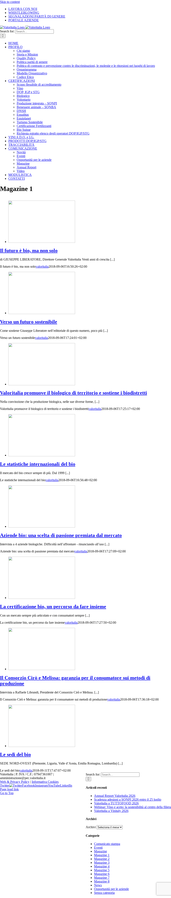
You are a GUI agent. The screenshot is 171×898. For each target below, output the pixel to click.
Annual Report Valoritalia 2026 (114, 796)
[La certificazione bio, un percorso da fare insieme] (41, 597)
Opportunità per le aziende (111, 889)
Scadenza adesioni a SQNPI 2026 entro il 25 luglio (127, 799)
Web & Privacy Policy (14, 782)
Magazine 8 (101, 881)
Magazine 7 (101, 877)
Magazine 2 (101, 859)
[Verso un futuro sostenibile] (41, 313)
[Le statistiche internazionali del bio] (41, 455)
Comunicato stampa (107, 844)
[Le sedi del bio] (41, 746)
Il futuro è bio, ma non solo (29, 250)
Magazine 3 (101, 862)
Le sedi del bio (15, 754)
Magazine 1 (101, 855)
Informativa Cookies (45, 782)
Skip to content (10, 2)
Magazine (100, 851)
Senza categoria (104, 892)
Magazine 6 (101, 874)
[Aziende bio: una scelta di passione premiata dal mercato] (41, 526)
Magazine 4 (101, 866)
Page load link (9, 789)
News (98, 885)
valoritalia (42, 266)
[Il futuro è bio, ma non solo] (41, 241)
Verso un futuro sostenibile (28, 321)
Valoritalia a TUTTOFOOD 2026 (116, 803)
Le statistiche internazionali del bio (37, 464)
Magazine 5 (101, 870)
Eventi (98, 847)
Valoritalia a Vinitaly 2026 (111, 811)
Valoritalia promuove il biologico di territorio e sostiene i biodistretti (73, 393)
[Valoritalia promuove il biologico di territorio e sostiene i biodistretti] (41, 384)
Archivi (91, 827)
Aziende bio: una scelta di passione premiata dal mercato (61, 535)
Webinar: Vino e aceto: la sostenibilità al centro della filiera (132, 807)
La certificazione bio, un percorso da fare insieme (53, 606)
